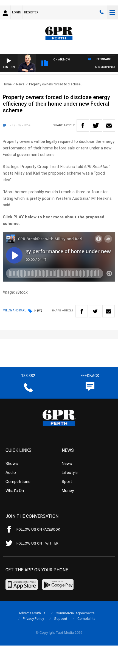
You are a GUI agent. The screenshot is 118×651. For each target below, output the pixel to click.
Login (16, 12)
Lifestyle (70, 472)
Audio (10, 472)
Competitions (17, 481)
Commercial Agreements (75, 613)
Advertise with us (32, 613)
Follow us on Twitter (37, 543)
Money (68, 490)
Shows (11, 463)
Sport (67, 481)
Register (31, 12)
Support (60, 619)
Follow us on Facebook (38, 529)
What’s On (14, 490)
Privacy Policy (33, 619)
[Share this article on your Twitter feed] (96, 125)
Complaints (86, 619)
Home (7, 84)
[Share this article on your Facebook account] (83, 125)
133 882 (101, 12)
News (20, 84)
